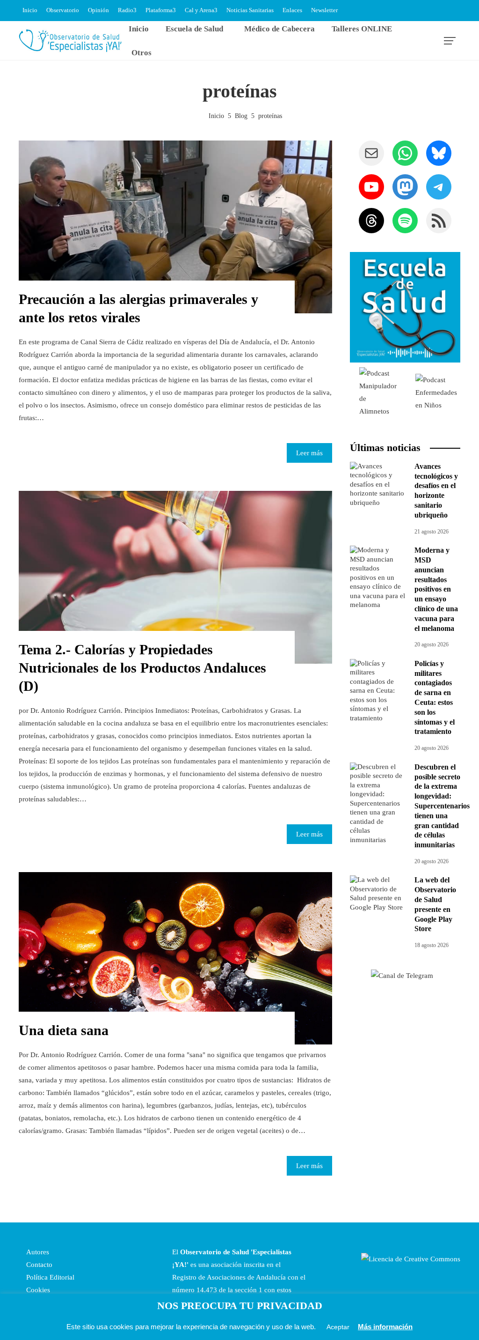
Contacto (38, 1264)
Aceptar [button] (338, 1327)
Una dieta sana (64, 1030)
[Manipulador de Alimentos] (378, 392)
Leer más (309, 453)
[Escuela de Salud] (405, 307)
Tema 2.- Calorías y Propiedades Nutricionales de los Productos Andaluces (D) (142, 668)
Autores (36, 1252)
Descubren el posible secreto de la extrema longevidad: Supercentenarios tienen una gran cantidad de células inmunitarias (442, 806)
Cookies (37, 1290)
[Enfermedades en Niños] (436, 392)
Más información (385, 1327)
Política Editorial (49, 1277)
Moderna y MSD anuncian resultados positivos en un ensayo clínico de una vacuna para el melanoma (436, 589)
